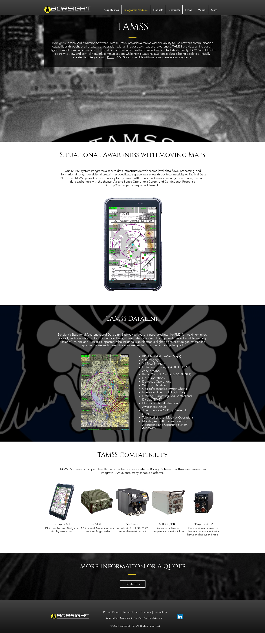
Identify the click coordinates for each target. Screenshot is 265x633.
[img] (62, 509)
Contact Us (160, 612)
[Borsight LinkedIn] (180, 616)
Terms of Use (130, 612)
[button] (132, 245)
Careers (146, 612)
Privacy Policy (111, 612)
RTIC (110, 57)
